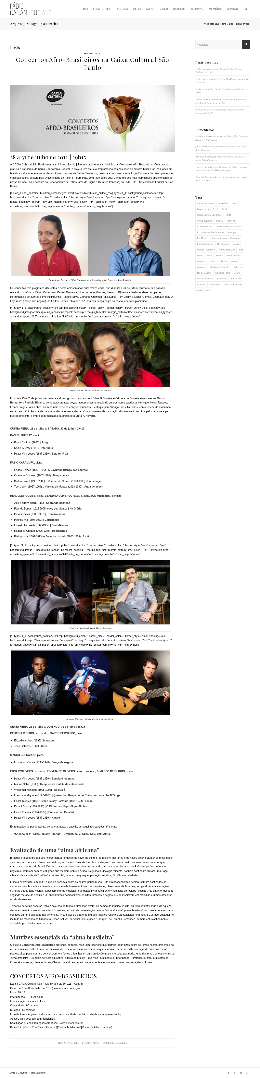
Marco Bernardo (227, 249)
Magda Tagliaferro (206, 249)
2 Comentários (90, 1042)
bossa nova (203, 209)
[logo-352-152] (31, 9)
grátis (236, 244)
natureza (201, 261)
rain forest (237, 267)
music (209, 255)
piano (234, 261)
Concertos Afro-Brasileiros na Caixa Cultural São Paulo (92, 63)
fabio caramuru (117, 1042)
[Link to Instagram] (247, 1073)
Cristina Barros (204, 226)
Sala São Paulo (222, 273)
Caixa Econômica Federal (39, 1027)
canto (228, 215)
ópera (209, 290)
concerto (230, 221)
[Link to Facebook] (228, 1073)
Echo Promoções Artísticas (210, 232)
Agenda (88, 53)
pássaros (202, 267)
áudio (200, 290)
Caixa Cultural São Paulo (209, 215)
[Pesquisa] (246, 9)
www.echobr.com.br (71, 1022)
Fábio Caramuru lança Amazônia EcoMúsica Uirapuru (221, 168)
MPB (199, 255)
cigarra (219, 221)
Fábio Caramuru (205, 244)
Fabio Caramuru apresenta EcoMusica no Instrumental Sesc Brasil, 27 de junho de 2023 (221, 101)
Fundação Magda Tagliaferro (226, 238)
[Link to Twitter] (235, 1073)
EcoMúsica (202, 238)
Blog (98, 53)
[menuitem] (85, 9)
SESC (237, 273)
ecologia (232, 232)
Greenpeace (223, 244)
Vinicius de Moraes (233, 284)
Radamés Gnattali (219, 267)
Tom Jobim (236, 278)
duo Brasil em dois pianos (228, 226)
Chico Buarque (204, 221)
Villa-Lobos (214, 284)
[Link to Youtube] (241, 1073)
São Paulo (222, 278)
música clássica (234, 255)
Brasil (215, 209)
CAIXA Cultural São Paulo (34, 983)
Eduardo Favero (203, 177)
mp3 (241, 249)
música (219, 255)
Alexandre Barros (205, 203)
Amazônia (223, 203)
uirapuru (201, 284)
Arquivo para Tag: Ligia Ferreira (34, 24)
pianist (213, 261)
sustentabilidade (205, 278)
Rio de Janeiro (204, 273)
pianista (224, 261)
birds (234, 203)
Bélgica (225, 209)
